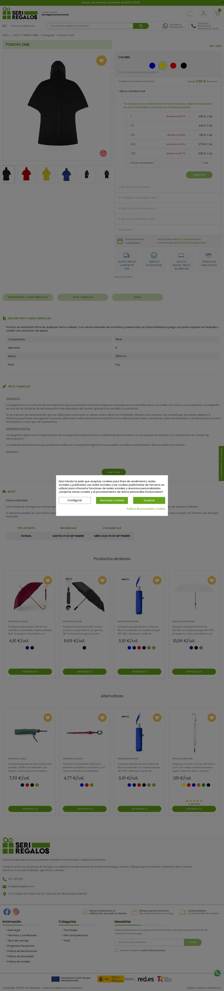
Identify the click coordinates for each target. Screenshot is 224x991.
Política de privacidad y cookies (146, 508)
